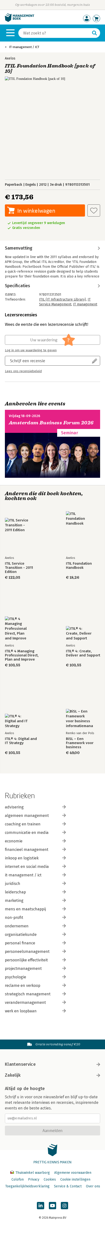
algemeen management (27, 815)
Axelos (10, 58)
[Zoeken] (94, 33)
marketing (14, 900)
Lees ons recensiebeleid (23, 371)
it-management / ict (23, 875)
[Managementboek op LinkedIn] (40, 1205)
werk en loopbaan (21, 1011)
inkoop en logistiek (22, 858)
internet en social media (27, 866)
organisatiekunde (21, 934)
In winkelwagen (36, 210)
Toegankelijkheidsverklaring (27, 1186)
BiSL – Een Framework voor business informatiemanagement (83, 743)
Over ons (93, 1186)
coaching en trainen (23, 824)
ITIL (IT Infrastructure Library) (62, 299)
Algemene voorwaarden (72, 1173)
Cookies (50, 1179)
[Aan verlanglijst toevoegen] (93, 210)
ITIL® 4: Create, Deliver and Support (83, 653)
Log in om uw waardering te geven (31, 350)
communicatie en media (27, 832)
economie (13, 841)
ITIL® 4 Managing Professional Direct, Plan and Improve (22, 655)
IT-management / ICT (24, 47)
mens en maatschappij (25, 909)
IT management (85, 304)
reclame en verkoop (22, 985)
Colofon (17, 1179)
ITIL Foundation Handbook (79, 566)
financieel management (26, 849)
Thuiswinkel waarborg (32, 1173)
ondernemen (17, 926)
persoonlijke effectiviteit (26, 960)
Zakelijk (13, 1075)
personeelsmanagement (27, 951)
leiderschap (15, 892)
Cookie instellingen (75, 1179)
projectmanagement (23, 968)
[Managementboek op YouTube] (52, 1205)
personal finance (20, 943)
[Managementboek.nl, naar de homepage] (19, 21)
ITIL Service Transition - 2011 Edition (19, 568)
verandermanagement (25, 1002)
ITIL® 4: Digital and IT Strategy (21, 741)
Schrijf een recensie (27, 360)
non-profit (14, 917)
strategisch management (28, 994)
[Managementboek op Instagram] (64, 1205)
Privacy (33, 1179)
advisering (14, 807)
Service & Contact (68, 1186)
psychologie (15, 977)
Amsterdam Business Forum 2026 (51, 423)
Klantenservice (20, 1064)
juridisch (12, 883)
